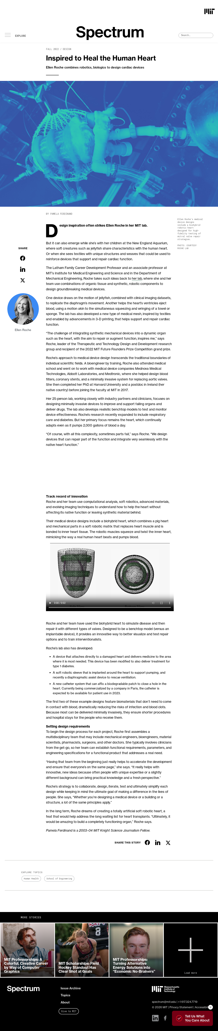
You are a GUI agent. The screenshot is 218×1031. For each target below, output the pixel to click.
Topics (65, 995)
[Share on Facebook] (23, 258)
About (65, 1002)
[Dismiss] (210, 1007)
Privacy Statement (181, 1007)
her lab (137, 278)
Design (67, 49)
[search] (195, 35)
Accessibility (203, 1007)
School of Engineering (59, 878)
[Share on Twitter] (23, 280)
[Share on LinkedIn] (23, 269)
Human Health (31, 878)
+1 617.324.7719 (187, 1001)
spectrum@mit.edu (164, 1001)
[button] (27, 950)
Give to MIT (68, 1011)
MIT (165, 1007)
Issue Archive (71, 988)
